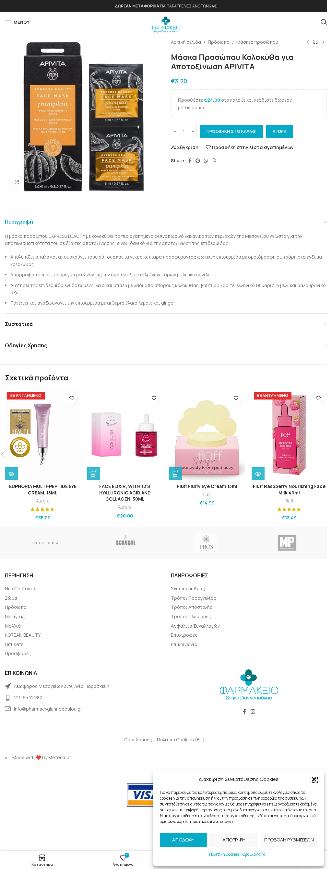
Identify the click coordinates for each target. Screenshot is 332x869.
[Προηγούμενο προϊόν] (308, 42)
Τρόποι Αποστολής (191, 607)
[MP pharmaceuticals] (287, 543)
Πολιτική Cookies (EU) (181, 739)
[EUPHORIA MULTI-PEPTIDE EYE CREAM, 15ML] (43, 434)
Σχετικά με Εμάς (188, 588)
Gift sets (14, 644)
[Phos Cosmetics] (206, 543)
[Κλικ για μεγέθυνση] (17, 182)
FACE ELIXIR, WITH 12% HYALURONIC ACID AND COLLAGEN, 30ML (125, 492)
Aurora (43, 501)
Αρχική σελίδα (186, 42)
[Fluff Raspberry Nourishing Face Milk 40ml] (289, 434)
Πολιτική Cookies (224, 854)
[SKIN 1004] (45, 543)
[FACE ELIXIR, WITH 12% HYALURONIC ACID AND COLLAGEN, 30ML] (125, 434)
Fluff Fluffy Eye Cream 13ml (207, 486)
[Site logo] (166, 23)
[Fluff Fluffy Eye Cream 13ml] (207, 434)
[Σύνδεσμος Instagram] (252, 711)
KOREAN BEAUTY (23, 635)
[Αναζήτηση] (323, 22)
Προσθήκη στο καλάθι (231, 131)
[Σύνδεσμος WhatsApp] (206, 160)
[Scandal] (126, 543)
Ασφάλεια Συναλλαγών (195, 626)
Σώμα (11, 598)
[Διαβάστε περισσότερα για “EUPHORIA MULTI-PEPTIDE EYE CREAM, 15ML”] (11, 473)
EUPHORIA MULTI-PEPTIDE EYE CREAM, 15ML (43, 489)
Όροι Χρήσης (253, 854)
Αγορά (280, 131)
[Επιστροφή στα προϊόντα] (315, 42)
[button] (314, 779)
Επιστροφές (184, 635)
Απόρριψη (233, 839)
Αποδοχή (183, 839)
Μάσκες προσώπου (257, 42)
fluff (207, 494)
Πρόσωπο (219, 42)
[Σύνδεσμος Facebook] (190, 160)
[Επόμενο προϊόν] (323, 42)
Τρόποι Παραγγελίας (193, 598)
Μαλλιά (13, 626)
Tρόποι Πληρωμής (191, 616)
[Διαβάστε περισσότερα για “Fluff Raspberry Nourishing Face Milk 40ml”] (258, 473)
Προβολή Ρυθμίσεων (289, 839)
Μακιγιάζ (15, 616)
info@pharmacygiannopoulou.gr (48, 709)
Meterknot (59, 757)
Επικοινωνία (184, 644)
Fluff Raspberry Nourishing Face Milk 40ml (289, 489)
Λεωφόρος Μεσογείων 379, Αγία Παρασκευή (61, 686)
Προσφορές (18, 653)
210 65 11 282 (28, 697)
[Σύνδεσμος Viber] (214, 160)
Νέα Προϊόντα (20, 588)
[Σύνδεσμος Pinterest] (198, 160)
